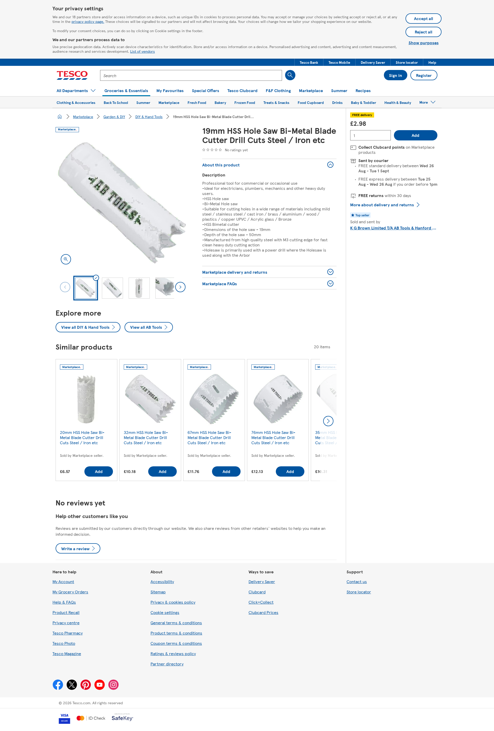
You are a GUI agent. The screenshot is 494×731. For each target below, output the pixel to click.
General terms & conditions (176, 623)
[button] (309, 62)
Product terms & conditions (176, 633)
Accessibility (162, 581)
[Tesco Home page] (72, 75)
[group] (86, 421)
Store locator (359, 592)
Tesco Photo (63, 643)
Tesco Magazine (66, 653)
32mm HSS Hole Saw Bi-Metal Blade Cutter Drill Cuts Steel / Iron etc (146, 437)
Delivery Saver (262, 581)
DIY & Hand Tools (149, 116)
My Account (63, 581)
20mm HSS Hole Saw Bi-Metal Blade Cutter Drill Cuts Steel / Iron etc (82, 437)
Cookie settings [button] (165, 612)
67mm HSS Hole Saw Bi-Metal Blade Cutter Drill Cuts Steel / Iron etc (209, 437)
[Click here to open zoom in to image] (66, 259)
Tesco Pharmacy (67, 633)
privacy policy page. (88, 21)
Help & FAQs (64, 602)
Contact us (357, 581)
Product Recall (66, 612)
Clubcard (257, 592)
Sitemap (158, 592)
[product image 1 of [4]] (123, 202)
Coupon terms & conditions (176, 643)
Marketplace (83, 116)
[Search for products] (290, 75)
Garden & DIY (114, 116)
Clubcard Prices (263, 612)
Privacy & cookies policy (173, 602)
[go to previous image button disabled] (65, 287)
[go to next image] (180, 287)
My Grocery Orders (70, 592)
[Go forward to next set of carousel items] (328, 421)
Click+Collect (261, 602)
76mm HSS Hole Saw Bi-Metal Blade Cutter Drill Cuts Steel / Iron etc (273, 437)
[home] (60, 116)
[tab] (85, 288)
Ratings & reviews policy (173, 653)
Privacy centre (66, 623)
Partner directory (167, 664)
